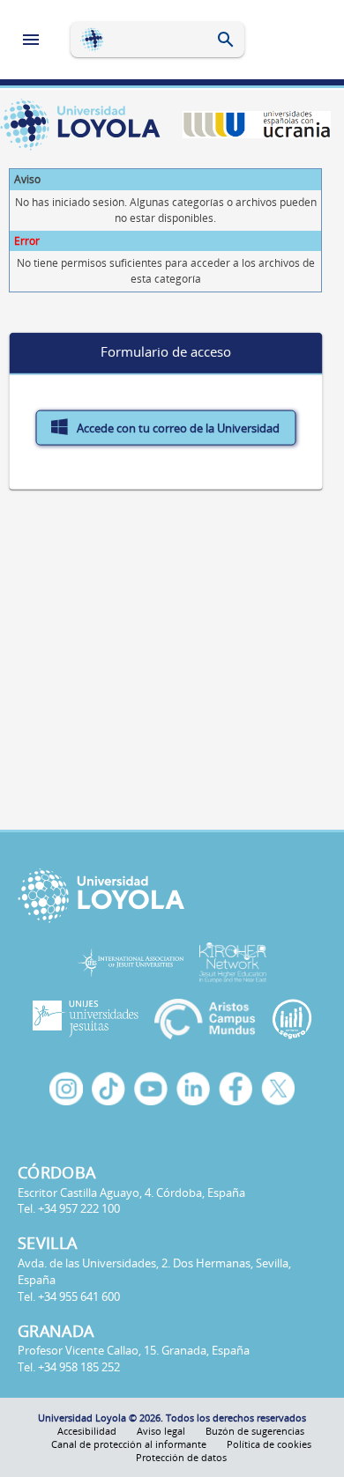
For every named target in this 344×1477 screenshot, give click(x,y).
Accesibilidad (86, 1430)
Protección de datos (181, 1457)
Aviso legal (161, 1430)
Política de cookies (269, 1444)
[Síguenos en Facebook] (235, 1088)
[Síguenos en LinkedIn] (193, 1088)
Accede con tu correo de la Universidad (177, 428)
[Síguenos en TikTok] (108, 1088)
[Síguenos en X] (278, 1088)
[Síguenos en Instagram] (66, 1088)
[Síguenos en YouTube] (151, 1088)
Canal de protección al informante (128, 1444)
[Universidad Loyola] (172, 895)
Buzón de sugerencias (255, 1430)
